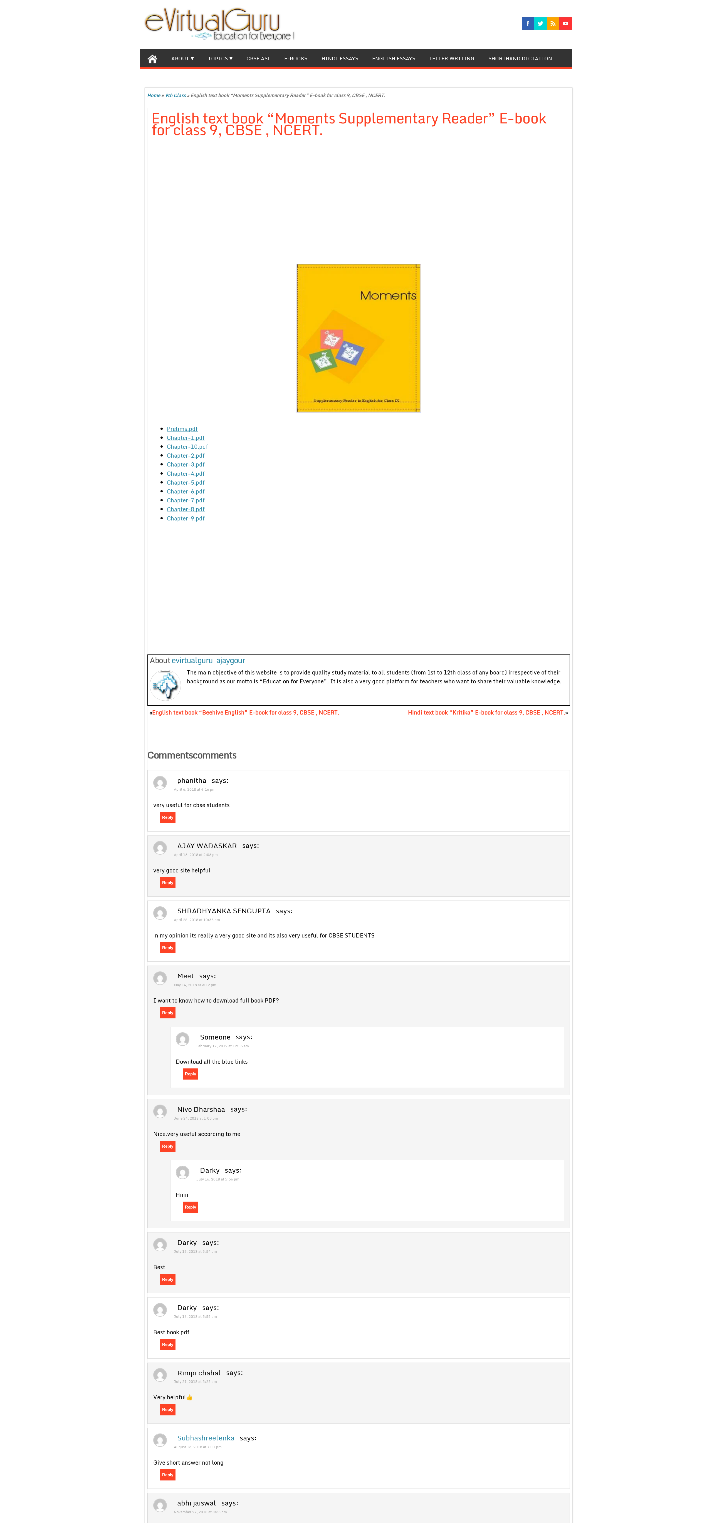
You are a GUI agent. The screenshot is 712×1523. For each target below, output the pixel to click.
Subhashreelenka (205, 1437)
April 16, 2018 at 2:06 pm (196, 854)
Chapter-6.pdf (186, 491)
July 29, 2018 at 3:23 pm (195, 1381)
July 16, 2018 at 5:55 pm (195, 1316)
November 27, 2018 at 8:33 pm (200, 1512)
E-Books (295, 58)
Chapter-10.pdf (187, 446)
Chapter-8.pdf (186, 509)
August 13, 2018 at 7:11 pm (198, 1447)
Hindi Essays (340, 58)
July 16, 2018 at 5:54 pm (195, 1251)
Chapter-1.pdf (186, 437)
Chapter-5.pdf (186, 482)
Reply (167, 817)
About (180, 58)
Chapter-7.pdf (186, 500)
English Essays (393, 58)
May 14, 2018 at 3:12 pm (195, 985)
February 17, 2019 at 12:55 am (222, 1046)
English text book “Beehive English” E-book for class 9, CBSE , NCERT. (245, 712)
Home (153, 95)
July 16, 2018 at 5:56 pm (217, 1179)
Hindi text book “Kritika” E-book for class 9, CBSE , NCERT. (486, 712)
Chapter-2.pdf (186, 455)
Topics (218, 58)
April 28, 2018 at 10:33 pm (197, 919)
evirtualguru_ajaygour (208, 660)
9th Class (175, 95)
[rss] (553, 23)
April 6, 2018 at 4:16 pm (195, 789)
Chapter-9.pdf (186, 518)
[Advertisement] (286, 201)
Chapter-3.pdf (186, 464)
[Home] (152, 58)
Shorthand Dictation (520, 58)
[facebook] (528, 23)
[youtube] (565, 23)
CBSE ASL (258, 58)
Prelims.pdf (182, 428)
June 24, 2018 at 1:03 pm (196, 1118)
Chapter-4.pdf (186, 473)
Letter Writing (451, 58)
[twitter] (540, 23)
